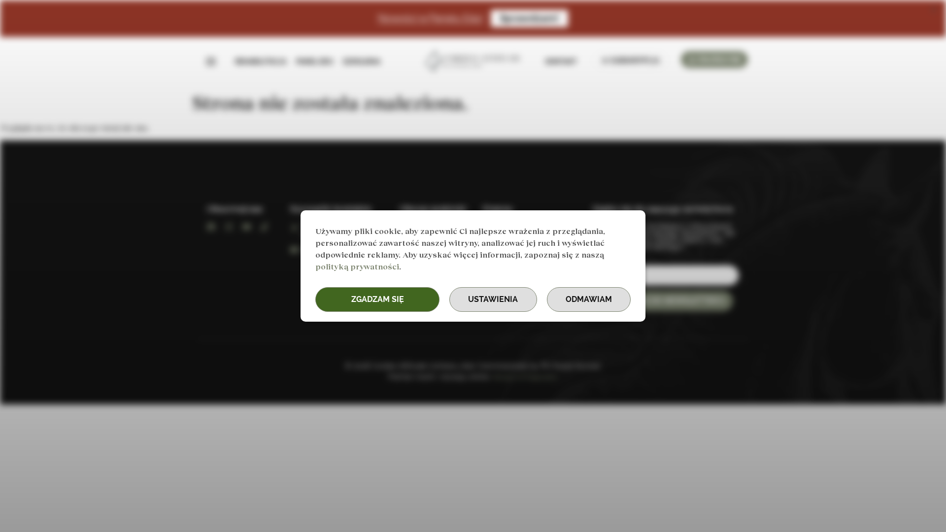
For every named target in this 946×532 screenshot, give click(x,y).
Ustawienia (493, 299)
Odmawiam (589, 299)
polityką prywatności (357, 266)
